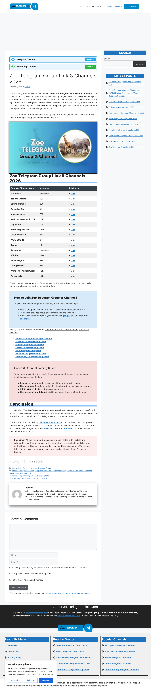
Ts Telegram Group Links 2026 (121, 107)
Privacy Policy (15, 657)
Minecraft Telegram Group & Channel (33, 338)
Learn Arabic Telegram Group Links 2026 (126, 136)
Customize (15, 680)
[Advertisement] (75, 30)
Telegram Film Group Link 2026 (122, 141)
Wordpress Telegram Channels (120, 645)
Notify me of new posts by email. (27, 580)
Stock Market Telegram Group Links (74, 657)
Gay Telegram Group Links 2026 (122, 147)
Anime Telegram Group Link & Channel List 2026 (31, 476)
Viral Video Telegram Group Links (72, 669)
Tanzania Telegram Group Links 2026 (124, 102)
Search (107, 59)
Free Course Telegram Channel (120, 651)
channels (24, 319)
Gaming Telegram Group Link (29, 344)
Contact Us (13, 651)
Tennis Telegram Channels (118, 657)
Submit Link (132, 6)
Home (79, 6)
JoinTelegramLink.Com (50, 422)
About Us (12, 645)
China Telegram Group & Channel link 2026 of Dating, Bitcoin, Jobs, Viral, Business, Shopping (124, 93)
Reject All (30, 680)
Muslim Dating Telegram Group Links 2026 (126, 113)
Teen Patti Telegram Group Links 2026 (125, 130)
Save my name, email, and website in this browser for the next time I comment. (49, 567)
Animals (15, 471)
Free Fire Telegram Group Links (30, 341)
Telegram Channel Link (43, 471)
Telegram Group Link (75, 471)
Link (73, 193)
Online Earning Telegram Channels (122, 669)
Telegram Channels (114, 6)
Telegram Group (44, 468)
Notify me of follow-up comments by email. (32, 573)
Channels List (70, 428)
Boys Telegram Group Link (28, 350)
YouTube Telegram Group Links (30, 354)
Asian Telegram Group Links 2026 (123, 119)
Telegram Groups (93, 6)
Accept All (46, 680)
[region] (31, 672)
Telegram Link (25, 473)
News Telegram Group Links (70, 651)
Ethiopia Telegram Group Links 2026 (124, 124)
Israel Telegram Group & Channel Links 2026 (29, 478)
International (17, 468)
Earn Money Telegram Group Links (32, 356)
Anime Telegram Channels (118, 663)
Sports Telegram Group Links (29, 347)
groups (66, 316)
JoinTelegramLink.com (37, 613)
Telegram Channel (30, 468)
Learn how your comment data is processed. (68, 593)
